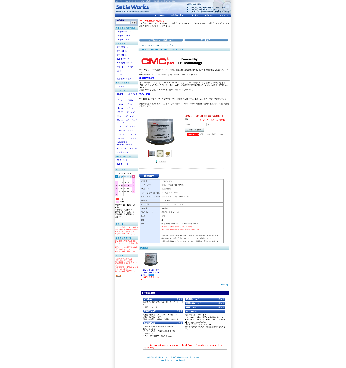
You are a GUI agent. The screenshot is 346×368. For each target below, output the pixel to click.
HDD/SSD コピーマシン (126, 134)
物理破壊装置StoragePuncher (124, 143)
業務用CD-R (122, 51)
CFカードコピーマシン (126, 126)
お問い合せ (209, 15)
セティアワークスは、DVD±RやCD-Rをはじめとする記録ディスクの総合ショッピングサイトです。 (146, 1)
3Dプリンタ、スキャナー (127, 148)
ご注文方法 (194, 15)
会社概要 (195, 357)
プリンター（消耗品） (125, 100)
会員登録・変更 (177, 15)
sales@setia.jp (202, 322)
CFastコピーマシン (125, 130)
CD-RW (119, 75)
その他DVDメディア (124, 63)
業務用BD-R (122, 55)
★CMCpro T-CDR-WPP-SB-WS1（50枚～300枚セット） (150, 272)
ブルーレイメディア (125, 67)
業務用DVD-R (122, 47)
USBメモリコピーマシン (126, 112)
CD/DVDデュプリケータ (126, 104)
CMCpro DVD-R (123, 36)
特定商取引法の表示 (181, 357)
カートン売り (168, 45)
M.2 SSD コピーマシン (126, 138)
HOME (142, 45)
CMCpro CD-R (123, 40)
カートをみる (159, 15)
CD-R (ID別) (122, 160)
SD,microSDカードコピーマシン (127, 121)
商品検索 (120, 20)
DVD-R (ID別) (123, 164)
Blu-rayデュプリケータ (127, 108)
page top (224, 285)
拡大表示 (162, 162)
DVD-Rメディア (123, 59)
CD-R (119, 71)
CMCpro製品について (125, 32)
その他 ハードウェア (125, 152)
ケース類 (120, 86)
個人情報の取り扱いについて (158, 357)
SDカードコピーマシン (126, 116)
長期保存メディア (124, 79)
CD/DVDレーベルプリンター (127, 95)
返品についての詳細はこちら (211, 134)
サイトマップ (225, 15)
